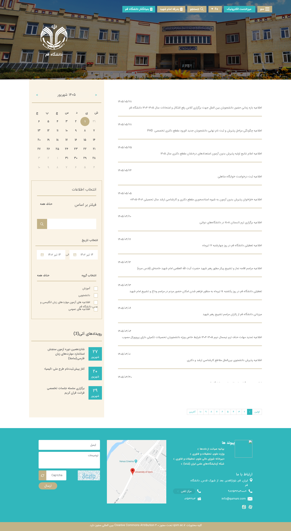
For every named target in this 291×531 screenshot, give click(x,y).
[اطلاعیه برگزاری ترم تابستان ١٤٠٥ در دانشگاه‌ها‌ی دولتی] (190, 219)
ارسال (47, 485)
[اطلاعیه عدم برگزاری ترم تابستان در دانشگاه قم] (190, 380)
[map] (136, 471)
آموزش (86, 288)
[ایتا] (244, 507)
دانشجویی (84, 295)
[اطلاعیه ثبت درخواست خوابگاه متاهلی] (190, 173)
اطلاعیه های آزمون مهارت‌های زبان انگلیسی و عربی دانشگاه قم (69, 302)
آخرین (192, 412)
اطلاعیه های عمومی (79, 309)
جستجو (194, 9)
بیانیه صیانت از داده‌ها (211, 449)
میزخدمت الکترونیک (239, 9)
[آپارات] (250, 507)
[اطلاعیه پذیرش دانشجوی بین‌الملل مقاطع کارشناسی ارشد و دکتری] (190, 357)
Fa (216, 9)
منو (262, 9)
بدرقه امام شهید (169, 9)
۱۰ (200, 412)
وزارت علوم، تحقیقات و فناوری (207, 454)
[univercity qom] (54, 37)
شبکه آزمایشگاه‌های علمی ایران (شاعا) (203, 464)
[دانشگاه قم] (54, 54)
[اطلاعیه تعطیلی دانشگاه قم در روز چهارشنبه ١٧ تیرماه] (190, 242)
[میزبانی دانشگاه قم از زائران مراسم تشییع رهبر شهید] (190, 311)
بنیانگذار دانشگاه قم (137, 9)
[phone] (187, 491)
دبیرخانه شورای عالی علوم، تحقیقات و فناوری (199, 459)
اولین (257, 412)
